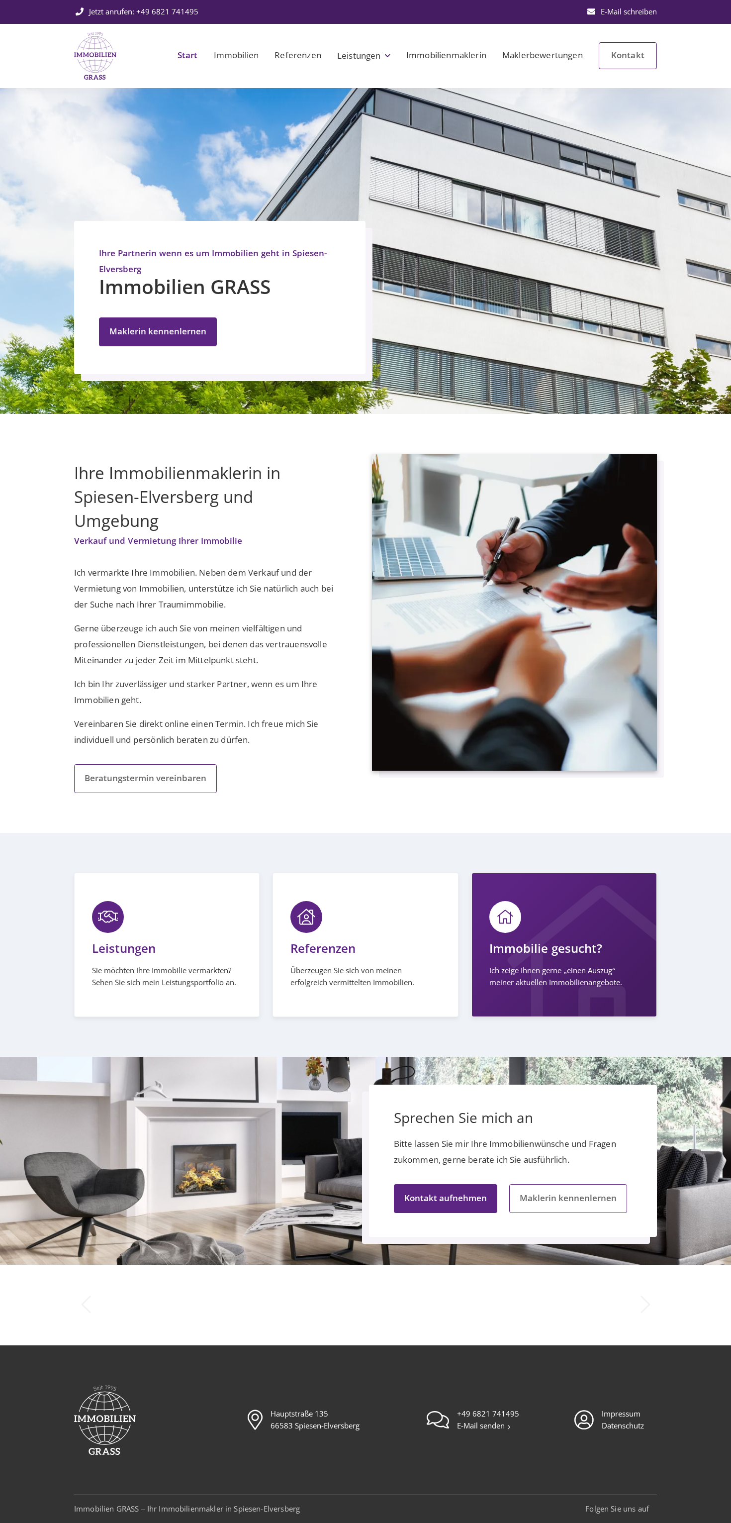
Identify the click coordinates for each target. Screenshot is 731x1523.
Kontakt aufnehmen (445, 1198)
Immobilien (236, 55)
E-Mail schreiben (628, 12)
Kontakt (627, 55)
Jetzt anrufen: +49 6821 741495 (142, 12)
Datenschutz (623, 1426)
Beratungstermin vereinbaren (145, 778)
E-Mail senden (482, 1426)
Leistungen (359, 56)
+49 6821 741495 (488, 1414)
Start (188, 55)
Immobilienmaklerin (446, 55)
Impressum (621, 1414)
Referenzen (297, 55)
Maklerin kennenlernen (157, 331)
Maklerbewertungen (542, 55)
